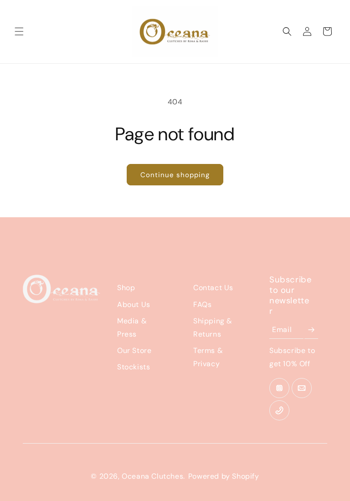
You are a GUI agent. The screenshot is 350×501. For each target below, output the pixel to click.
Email (282, 329)
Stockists (133, 367)
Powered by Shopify (223, 476)
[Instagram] (279, 388)
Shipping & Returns (212, 327)
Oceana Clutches (152, 476)
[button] (19, 31)
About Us (133, 304)
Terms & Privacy (208, 357)
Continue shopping (175, 174)
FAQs (202, 304)
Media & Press (132, 327)
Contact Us (213, 287)
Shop (126, 287)
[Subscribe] (311, 329)
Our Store (134, 350)
